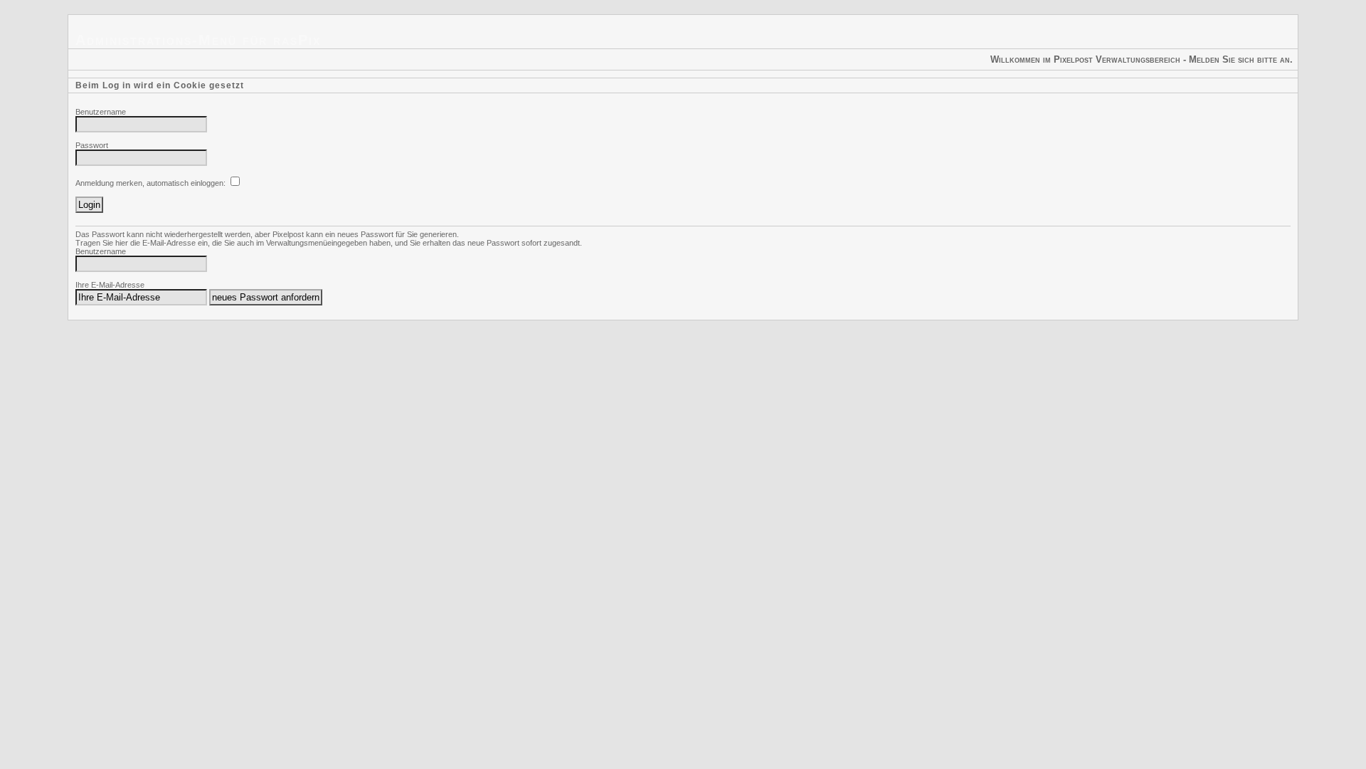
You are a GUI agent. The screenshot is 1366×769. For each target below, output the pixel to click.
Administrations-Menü (156, 40)
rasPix (297, 40)
